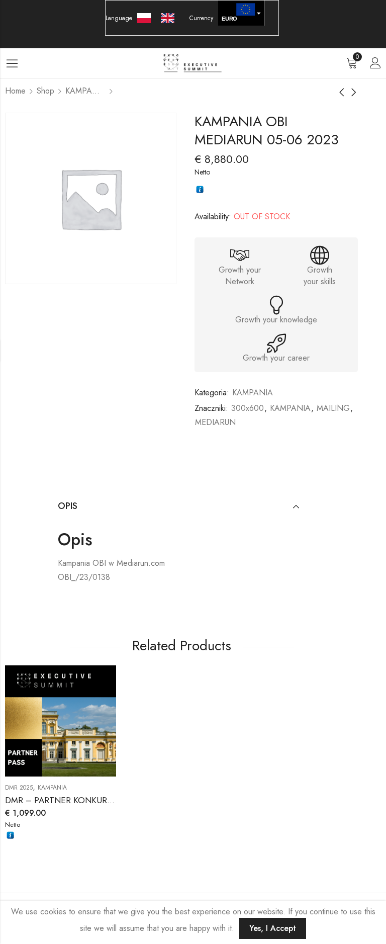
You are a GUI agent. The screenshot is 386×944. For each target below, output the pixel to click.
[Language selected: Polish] (160, 18)
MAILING (333, 408)
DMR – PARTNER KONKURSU (61, 800)
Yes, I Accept (272, 928)
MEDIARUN (215, 422)
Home (15, 91)
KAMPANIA (85, 91)
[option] (170, 18)
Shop (45, 91)
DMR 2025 (19, 787)
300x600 (247, 408)
